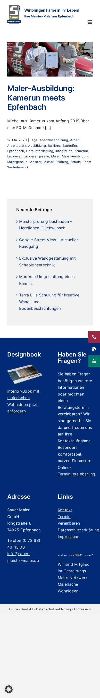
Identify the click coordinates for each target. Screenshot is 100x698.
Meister (35, 162)
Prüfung (62, 162)
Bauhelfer (69, 145)
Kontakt (27, 609)
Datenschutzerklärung (53, 609)
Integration (64, 151)
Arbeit (75, 140)
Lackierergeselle (36, 156)
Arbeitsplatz (16, 145)
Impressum (82, 609)
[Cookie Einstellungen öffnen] (9, 691)
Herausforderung (39, 151)
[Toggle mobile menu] (90, 22)
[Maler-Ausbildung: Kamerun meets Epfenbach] (50, 59)
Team (87, 162)
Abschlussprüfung (54, 140)
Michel (48, 162)
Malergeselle (17, 162)
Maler (55, 156)
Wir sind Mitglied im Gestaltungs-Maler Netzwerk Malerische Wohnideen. (74, 577)
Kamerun (81, 151)
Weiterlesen (16, 167)
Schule (75, 162)
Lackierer (14, 156)
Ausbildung (37, 145)
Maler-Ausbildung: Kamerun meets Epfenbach (41, 98)
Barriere (54, 145)
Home (13, 609)
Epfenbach (15, 151)
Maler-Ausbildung (76, 156)
